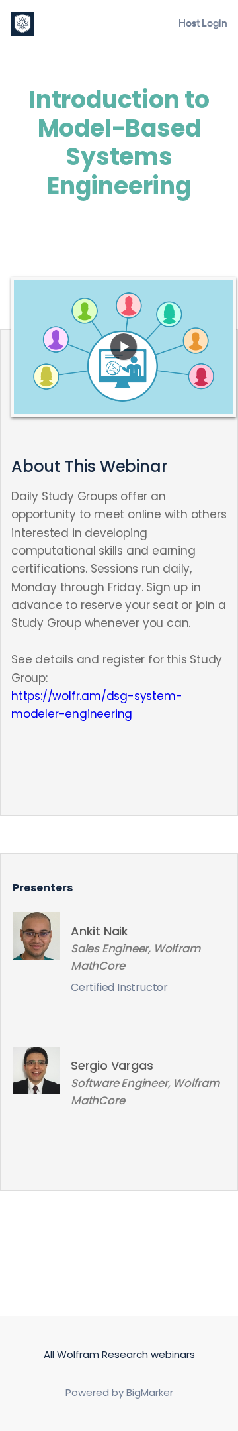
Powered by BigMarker (119, 1392)
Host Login (202, 23)
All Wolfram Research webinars (119, 1354)
